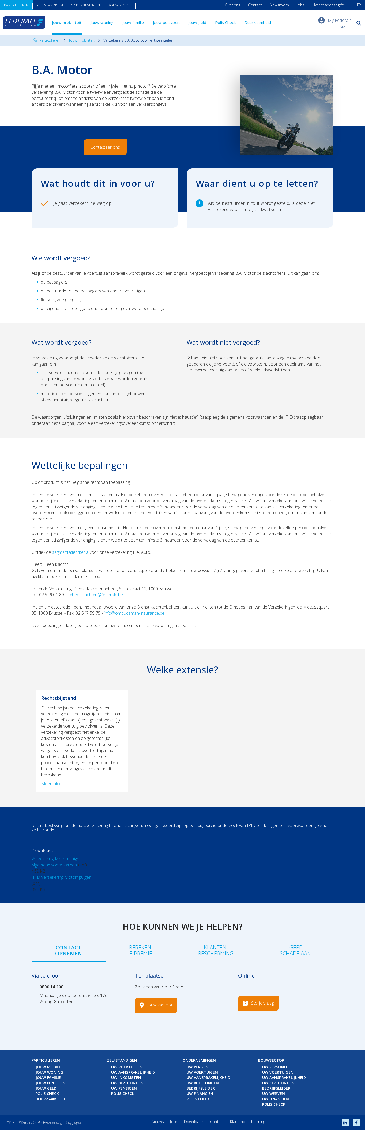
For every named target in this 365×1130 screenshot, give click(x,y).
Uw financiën (200, 1093)
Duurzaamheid (257, 22)
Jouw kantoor (160, 1005)
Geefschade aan (295, 950)
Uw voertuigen (126, 1066)
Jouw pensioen (166, 22)
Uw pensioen (124, 1088)
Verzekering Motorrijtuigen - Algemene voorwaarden (58, 862)
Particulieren (16, 5)
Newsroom (279, 4)
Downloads (194, 1121)
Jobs (300, 4)
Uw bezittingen (127, 1082)
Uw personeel (201, 1066)
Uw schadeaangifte (328, 4)
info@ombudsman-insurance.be (134, 613)
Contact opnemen (68, 950)
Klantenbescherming (247, 1121)
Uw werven (273, 1093)
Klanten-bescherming (216, 950)
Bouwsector (120, 5)
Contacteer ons (105, 147)
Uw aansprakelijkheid (133, 1072)
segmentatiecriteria (70, 552)
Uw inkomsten (126, 1077)
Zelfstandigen (50, 5)
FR (359, 4)
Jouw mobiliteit (67, 22)
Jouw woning (102, 22)
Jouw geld (197, 22)
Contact (255, 4)
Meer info (50, 784)
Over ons (232, 4)
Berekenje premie (140, 950)
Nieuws (158, 1121)
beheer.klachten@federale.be (95, 595)
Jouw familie (133, 22)
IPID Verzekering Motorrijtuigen (61, 877)
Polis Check (225, 22)
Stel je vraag (262, 1003)
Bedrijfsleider (201, 1088)
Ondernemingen (85, 5)
